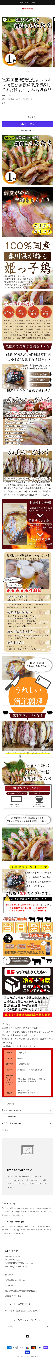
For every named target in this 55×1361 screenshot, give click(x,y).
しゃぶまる (24, 1356)
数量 (3, 103)
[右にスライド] (33, 72)
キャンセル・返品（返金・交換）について (23, 1311)
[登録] (47, 1327)
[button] (3, 8)
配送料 (10, 99)
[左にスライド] (22, 72)
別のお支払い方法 (27, 130)
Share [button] (7, 1130)
